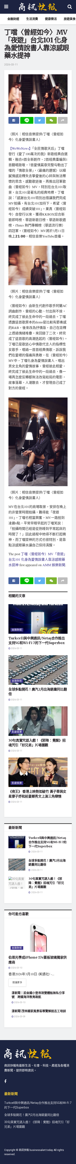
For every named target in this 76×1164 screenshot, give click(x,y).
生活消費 (32, 19)
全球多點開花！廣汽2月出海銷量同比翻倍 (31, 1115)
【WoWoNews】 (20, 148)
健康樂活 (51, 19)
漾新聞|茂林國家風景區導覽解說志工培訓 (39, 1011)
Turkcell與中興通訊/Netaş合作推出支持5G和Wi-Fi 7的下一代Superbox (47, 842)
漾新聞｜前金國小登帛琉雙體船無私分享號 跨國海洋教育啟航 (38, 995)
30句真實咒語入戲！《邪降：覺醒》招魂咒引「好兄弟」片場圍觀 (46, 883)
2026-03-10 (16, 967)
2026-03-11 (11, 64)
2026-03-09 (19, 1016)
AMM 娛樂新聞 (53, 565)
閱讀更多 (17, 982)
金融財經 (13, 19)
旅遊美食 (70, 19)
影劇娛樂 (17, 732)
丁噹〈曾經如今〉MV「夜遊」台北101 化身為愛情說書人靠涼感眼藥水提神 (37, 559)
